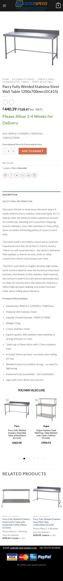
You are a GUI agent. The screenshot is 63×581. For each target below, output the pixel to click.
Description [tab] (9, 194)
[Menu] (4, 6)
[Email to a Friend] (23, 175)
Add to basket (32, 150)
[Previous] (2, 512)
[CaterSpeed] (31, 5)
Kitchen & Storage (23, 79)
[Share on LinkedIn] (34, 175)
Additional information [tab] (17, 201)
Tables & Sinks (45, 79)
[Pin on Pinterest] (28, 175)
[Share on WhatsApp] (5, 175)
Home (5, 79)
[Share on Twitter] (17, 175)
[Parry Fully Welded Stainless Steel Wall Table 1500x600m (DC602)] (47, 497)
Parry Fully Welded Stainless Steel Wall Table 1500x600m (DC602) (47, 522)
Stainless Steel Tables (15, 82)
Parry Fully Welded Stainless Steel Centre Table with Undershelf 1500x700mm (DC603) (16, 523)
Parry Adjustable (42, 82)
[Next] (60, 512)
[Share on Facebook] (11, 175)
